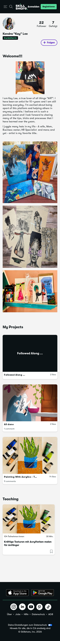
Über (9, 614)
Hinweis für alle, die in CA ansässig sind (30, 628)
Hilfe (26, 614)
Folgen (51, 42)
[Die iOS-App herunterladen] (17, 592)
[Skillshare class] (29, 519)
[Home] (22, 7)
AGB (50, 614)
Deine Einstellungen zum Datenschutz (27, 625)
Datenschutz (38, 614)
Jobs (17, 614)
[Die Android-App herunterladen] (42, 592)
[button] (5, 7)
